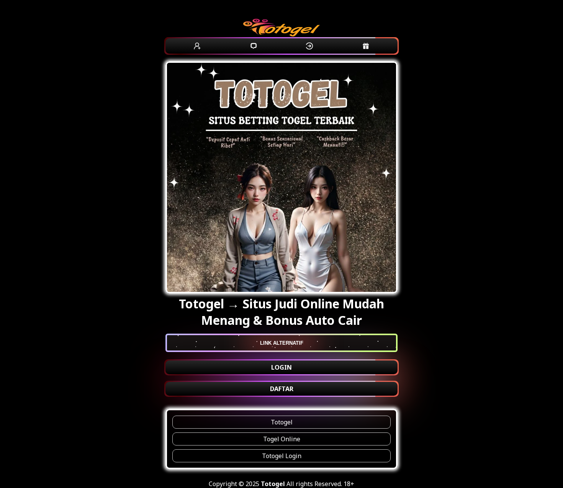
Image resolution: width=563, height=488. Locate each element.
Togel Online (281, 439)
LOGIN (281, 367)
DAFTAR (281, 389)
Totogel (282, 422)
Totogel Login (281, 456)
